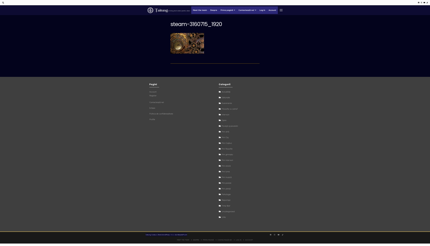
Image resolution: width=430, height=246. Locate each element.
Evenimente (227, 103)
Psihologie (226, 194)
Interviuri (225, 114)
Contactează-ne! (246, 10)
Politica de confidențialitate (161, 113)
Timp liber (226, 206)
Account (272, 10)
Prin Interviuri (227, 160)
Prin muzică (227, 177)
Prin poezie (226, 183)
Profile (152, 119)
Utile (224, 217)
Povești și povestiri (230, 126)
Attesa (172, 235)
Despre (213, 10)
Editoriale (226, 97)
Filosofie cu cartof (230, 109)
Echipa (152, 108)
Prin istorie (226, 166)
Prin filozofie (227, 149)
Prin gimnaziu (227, 154)
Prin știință (226, 188)
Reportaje (226, 200)
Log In (262, 10)
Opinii (224, 120)
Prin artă (225, 131)
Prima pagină (227, 10)
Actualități (226, 92)
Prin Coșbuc (227, 143)
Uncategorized (228, 211)
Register (153, 95)
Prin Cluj (225, 137)
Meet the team (200, 10)
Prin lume (226, 171)
